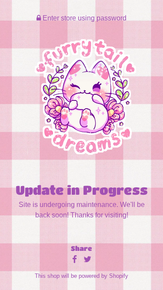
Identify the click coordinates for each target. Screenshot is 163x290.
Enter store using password (83, 18)
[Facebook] (74, 259)
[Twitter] (87, 259)
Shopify (118, 276)
